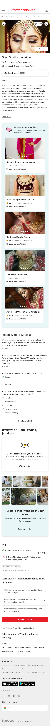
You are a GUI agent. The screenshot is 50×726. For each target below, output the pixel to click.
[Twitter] (9, 696)
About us (25, 669)
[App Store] (10, 686)
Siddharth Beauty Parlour (18, 237)
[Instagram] (19, 696)
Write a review (25, 466)
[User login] (46, 10)
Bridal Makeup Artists (23, 647)
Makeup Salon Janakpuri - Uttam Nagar (16, 570)
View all (41, 49)
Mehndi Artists (7, 647)
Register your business (10, 669)
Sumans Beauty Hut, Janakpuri (21, 162)
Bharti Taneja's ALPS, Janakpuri (21, 199)
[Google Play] (27, 686)
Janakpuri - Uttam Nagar (22, 17)
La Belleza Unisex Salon (18, 274)
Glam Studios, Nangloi (26, 628)
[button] (25, 455)
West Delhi (6, 17)
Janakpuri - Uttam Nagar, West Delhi (19, 66)
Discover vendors (25, 529)
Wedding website (38, 672)
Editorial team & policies (11, 672)
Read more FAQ (25, 421)
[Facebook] (4, 696)
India (9, 708)
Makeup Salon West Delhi (11, 567)
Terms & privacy (19, 666)
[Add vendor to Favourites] (46, 24)
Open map (41, 553)
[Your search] (4, 24)
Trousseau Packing (23, 652)
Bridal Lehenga (7, 652)
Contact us (6, 666)
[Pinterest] (14, 696)
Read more (6, 117)
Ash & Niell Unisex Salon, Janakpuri (23, 312)
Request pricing (25, 619)
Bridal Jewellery (39, 647)
